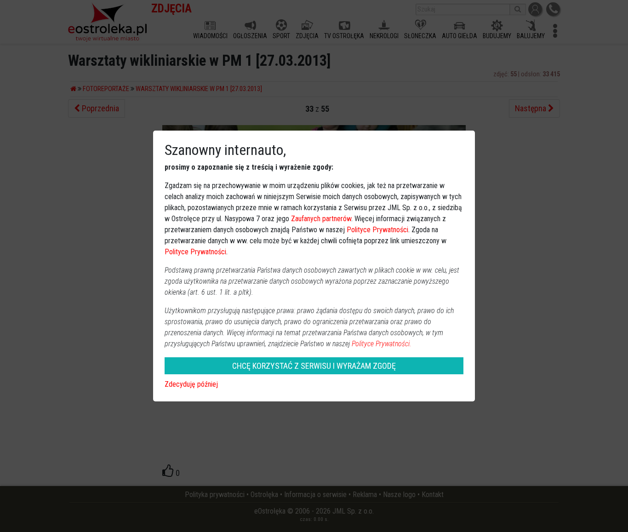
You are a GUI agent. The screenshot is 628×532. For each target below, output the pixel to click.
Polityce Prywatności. (381, 343)
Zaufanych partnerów (321, 218)
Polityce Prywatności (377, 229)
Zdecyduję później (191, 384)
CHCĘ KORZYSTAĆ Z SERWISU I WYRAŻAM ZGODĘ (314, 366)
